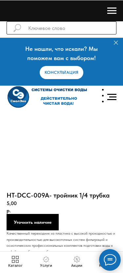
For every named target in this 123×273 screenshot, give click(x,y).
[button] (61, 72)
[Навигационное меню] (111, 11)
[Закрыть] (116, 43)
